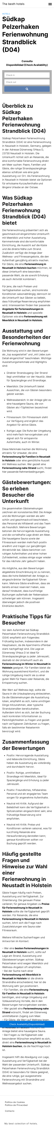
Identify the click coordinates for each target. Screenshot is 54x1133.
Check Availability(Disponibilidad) (27, 1024)
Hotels (6, 14)
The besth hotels (13, 4)
